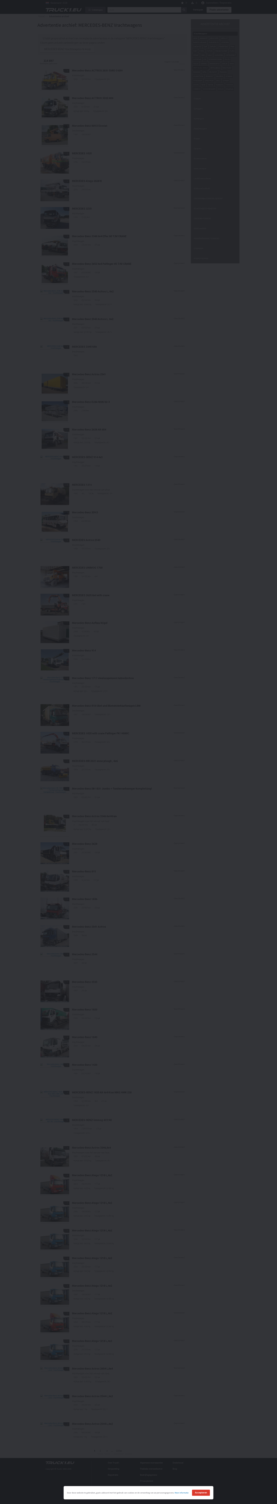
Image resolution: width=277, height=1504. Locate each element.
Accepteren (201, 1492)
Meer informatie (182, 1492)
